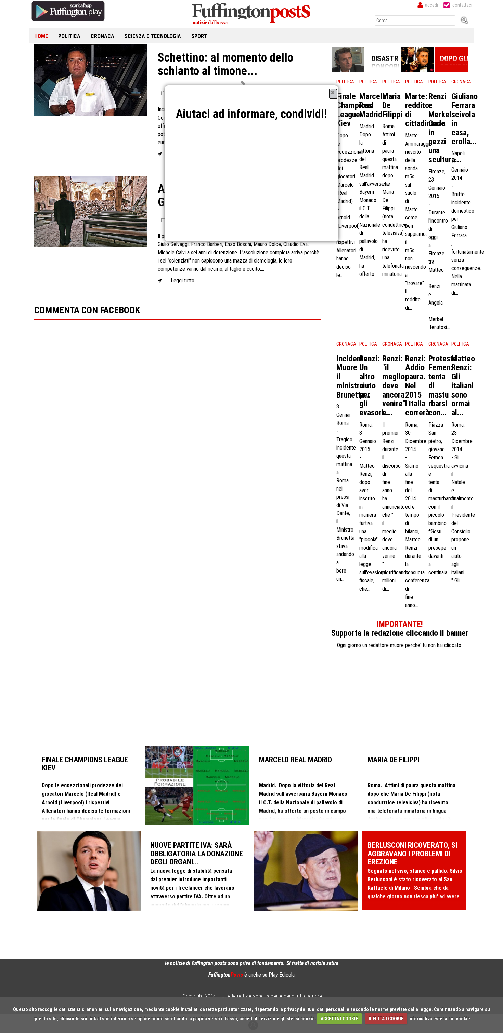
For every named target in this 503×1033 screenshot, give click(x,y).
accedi (431, 5)
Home (41, 36)
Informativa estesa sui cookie (439, 1018)
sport (199, 36)
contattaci (462, 5)
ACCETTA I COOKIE (339, 1018)
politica (69, 36)
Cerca (467, 20)
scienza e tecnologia (153, 36)
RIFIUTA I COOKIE (386, 1018)
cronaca (102, 36)
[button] (332, 92)
